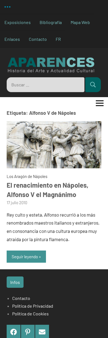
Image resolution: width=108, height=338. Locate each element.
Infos (15, 282)
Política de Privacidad (32, 305)
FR (58, 39)
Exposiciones (17, 22)
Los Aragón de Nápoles (27, 176)
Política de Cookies (30, 313)
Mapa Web (80, 22)
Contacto (38, 39)
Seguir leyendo (25, 256)
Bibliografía (51, 22)
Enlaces (12, 39)
